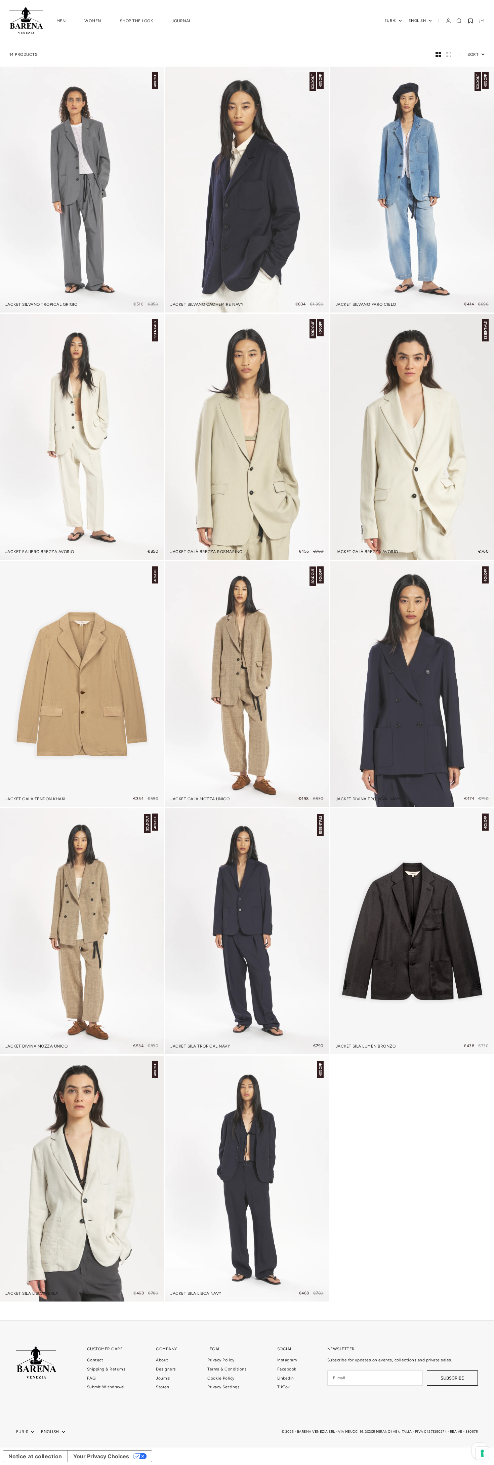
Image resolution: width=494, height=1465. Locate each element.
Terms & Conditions (227, 1369)
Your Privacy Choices (101, 1456)
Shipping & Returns (106, 1369)
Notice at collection (35, 1456)
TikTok (283, 1387)
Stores (162, 1387)
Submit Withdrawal (106, 1387)
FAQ (91, 1378)
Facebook (286, 1369)
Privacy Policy (220, 1360)
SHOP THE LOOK (136, 21)
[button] (470, 20)
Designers (166, 1369)
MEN (61, 21)
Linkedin (285, 1378)
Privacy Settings (223, 1387)
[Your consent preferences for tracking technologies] (482, 1453)
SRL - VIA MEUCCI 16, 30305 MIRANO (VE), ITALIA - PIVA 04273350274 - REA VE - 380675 (403, 1431)
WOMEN (92, 21)
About (162, 1360)
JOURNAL (181, 21)
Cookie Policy (220, 1378)
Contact (95, 1360)
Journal (163, 1378)
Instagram (287, 1360)
